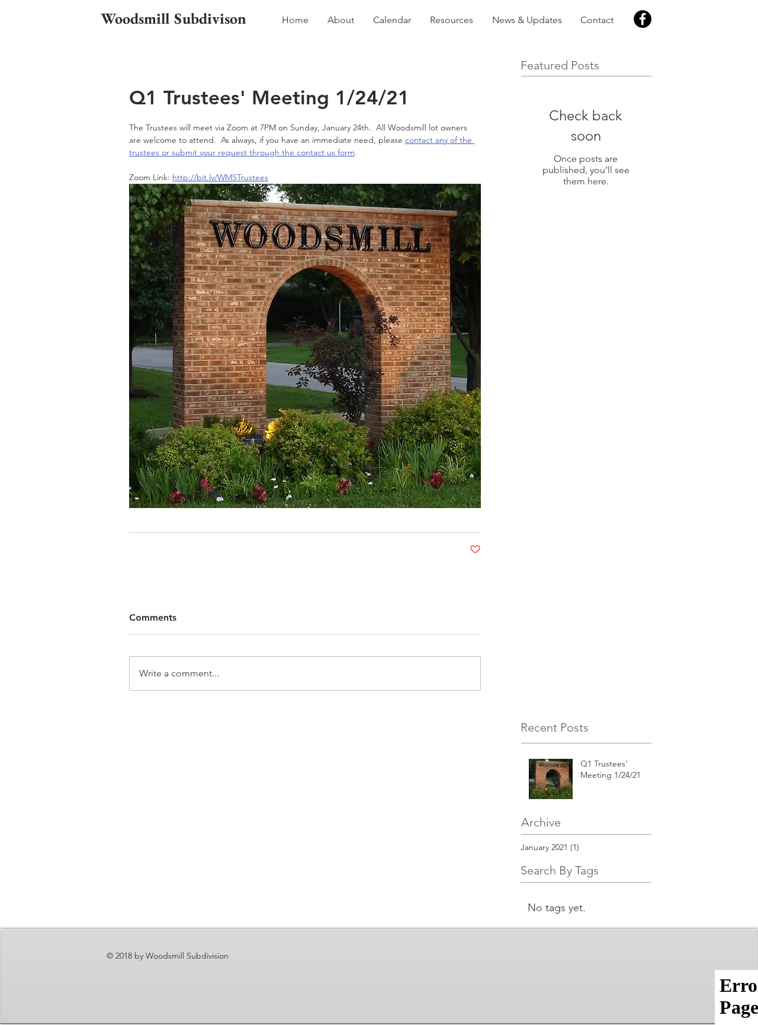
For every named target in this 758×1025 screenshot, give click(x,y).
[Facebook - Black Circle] (642, 19)
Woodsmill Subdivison (173, 18)
